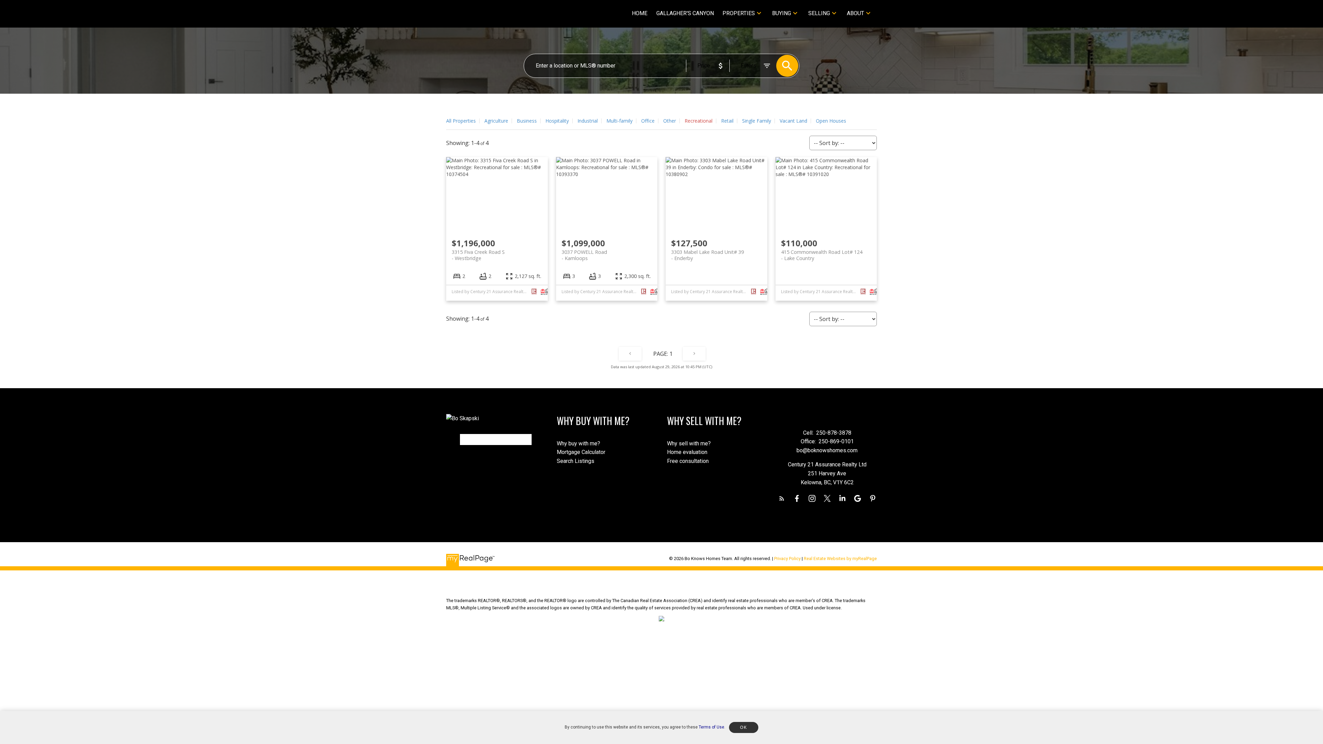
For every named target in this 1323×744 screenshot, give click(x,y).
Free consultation (688, 461)
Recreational (698, 120)
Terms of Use (711, 727)
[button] (781, 498)
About (855, 13)
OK (743, 727)
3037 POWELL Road (584, 255)
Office (648, 120)
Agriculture (496, 120)
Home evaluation (687, 452)
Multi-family (619, 120)
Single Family (756, 120)
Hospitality (557, 120)
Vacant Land (793, 120)
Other (669, 120)
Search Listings (575, 461)
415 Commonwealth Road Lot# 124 (821, 255)
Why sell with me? (689, 443)
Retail (727, 120)
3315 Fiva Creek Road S (478, 255)
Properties (738, 13)
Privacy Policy (787, 558)
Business (527, 120)
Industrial (587, 120)
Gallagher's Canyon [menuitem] (685, 13)
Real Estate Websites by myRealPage (840, 558)
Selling (819, 13)
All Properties (461, 120)
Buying (781, 13)
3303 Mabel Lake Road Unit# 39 (707, 255)
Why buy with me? (578, 443)
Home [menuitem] (639, 13)
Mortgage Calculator (581, 452)
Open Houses (831, 120)
